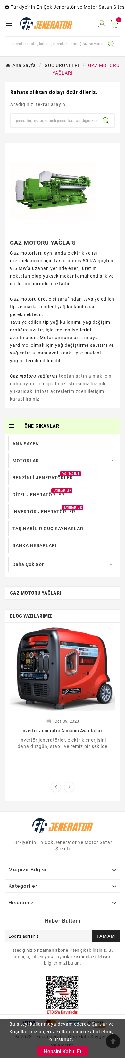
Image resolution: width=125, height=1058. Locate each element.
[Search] (111, 43)
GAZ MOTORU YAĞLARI (35, 593)
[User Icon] (101, 24)
